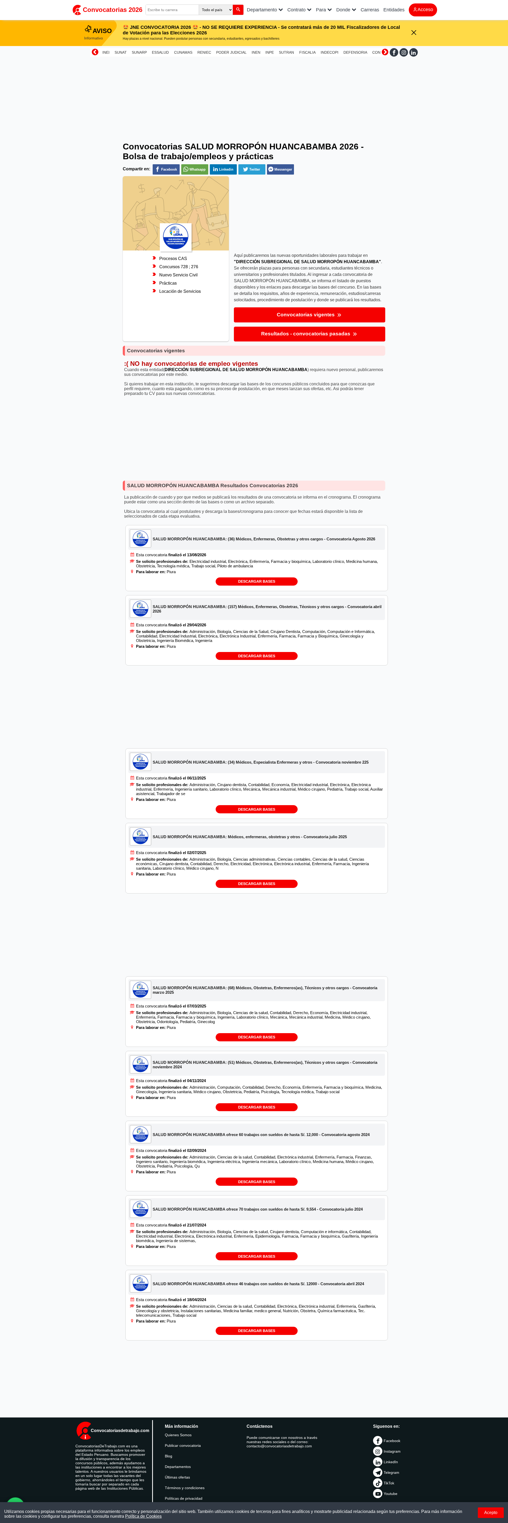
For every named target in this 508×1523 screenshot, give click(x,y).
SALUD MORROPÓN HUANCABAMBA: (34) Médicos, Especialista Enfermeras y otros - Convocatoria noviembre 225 (261, 762)
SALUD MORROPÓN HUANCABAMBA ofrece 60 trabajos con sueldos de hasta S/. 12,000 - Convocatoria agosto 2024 (261, 1134)
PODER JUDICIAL (231, 52)
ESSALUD (160, 52)
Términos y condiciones (185, 1488)
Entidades (394, 9)
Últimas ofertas (177, 1477)
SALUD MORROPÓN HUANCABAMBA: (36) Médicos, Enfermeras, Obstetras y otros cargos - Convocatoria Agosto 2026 (264, 539)
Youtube (390, 1494)
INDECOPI (329, 52)
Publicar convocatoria (183, 1445)
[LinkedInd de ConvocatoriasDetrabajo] (413, 52)
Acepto (490, 1512)
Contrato (297, 9)
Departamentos (178, 1467)
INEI (106, 52)
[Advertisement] (254, 96)
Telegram (391, 1472)
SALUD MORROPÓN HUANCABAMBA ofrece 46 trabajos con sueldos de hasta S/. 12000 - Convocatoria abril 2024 (258, 1284)
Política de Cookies (143, 1516)
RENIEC (204, 52)
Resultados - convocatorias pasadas (306, 333)
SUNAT (121, 52)
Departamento (262, 9)
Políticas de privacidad (183, 1498)
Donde (344, 9)
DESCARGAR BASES (256, 581)
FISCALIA (307, 52)
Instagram (392, 1451)
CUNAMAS (183, 52)
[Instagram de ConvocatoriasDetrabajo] (404, 52)
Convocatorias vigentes (306, 314)
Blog (168, 1456)
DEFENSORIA (355, 52)
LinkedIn (391, 1462)
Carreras (370, 9)
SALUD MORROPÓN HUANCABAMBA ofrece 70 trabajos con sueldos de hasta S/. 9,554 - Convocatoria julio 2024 (258, 1209)
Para (321, 9)
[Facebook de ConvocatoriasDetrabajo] (394, 52)
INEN (256, 52)
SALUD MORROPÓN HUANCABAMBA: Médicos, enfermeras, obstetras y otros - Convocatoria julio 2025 (250, 837)
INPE (269, 52)
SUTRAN (286, 52)
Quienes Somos (178, 1435)
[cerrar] (414, 33)
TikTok (389, 1483)
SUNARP (139, 52)
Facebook (392, 1441)
